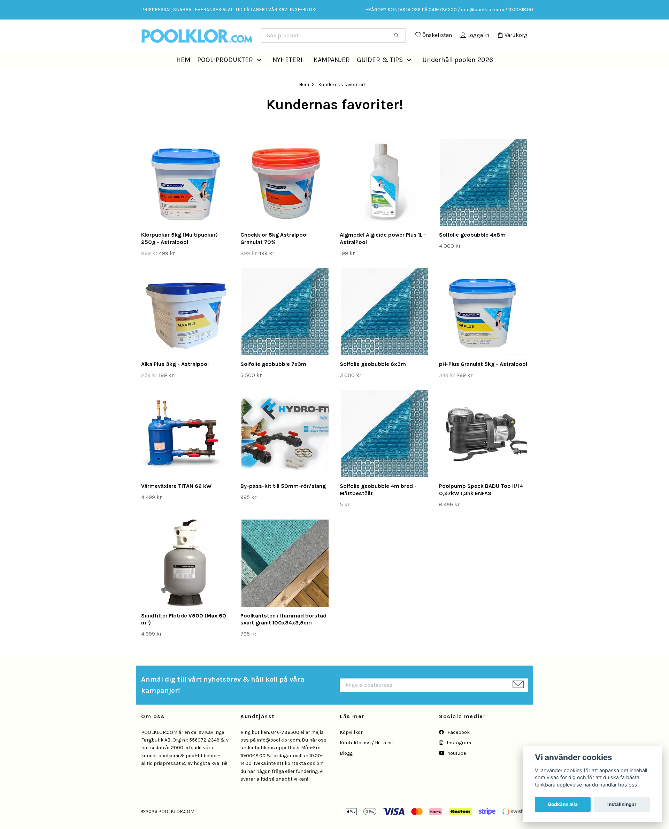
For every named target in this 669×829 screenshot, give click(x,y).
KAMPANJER (332, 75)
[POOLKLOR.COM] (237, 38)
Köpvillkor (351, 748)
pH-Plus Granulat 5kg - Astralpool (483, 379)
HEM (183, 75)
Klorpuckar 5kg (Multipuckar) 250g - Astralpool (179, 254)
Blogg (346, 769)
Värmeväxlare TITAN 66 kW (176, 501)
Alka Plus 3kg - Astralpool (175, 379)
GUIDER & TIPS (380, 75)
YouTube (456, 769)
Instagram (458, 758)
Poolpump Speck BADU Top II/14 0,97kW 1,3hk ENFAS (481, 505)
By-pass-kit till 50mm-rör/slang (283, 501)
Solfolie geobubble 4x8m (472, 250)
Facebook (458, 748)
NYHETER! (287, 75)
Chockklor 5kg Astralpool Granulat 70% (274, 254)
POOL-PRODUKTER (225, 75)
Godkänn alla (563, 804)
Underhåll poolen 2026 (457, 75)
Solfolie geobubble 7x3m (273, 379)
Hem (304, 100)
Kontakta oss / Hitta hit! (367, 758)
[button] (260, 75)
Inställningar (622, 804)
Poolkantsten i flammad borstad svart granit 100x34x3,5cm (283, 635)
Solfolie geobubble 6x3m (373, 379)
